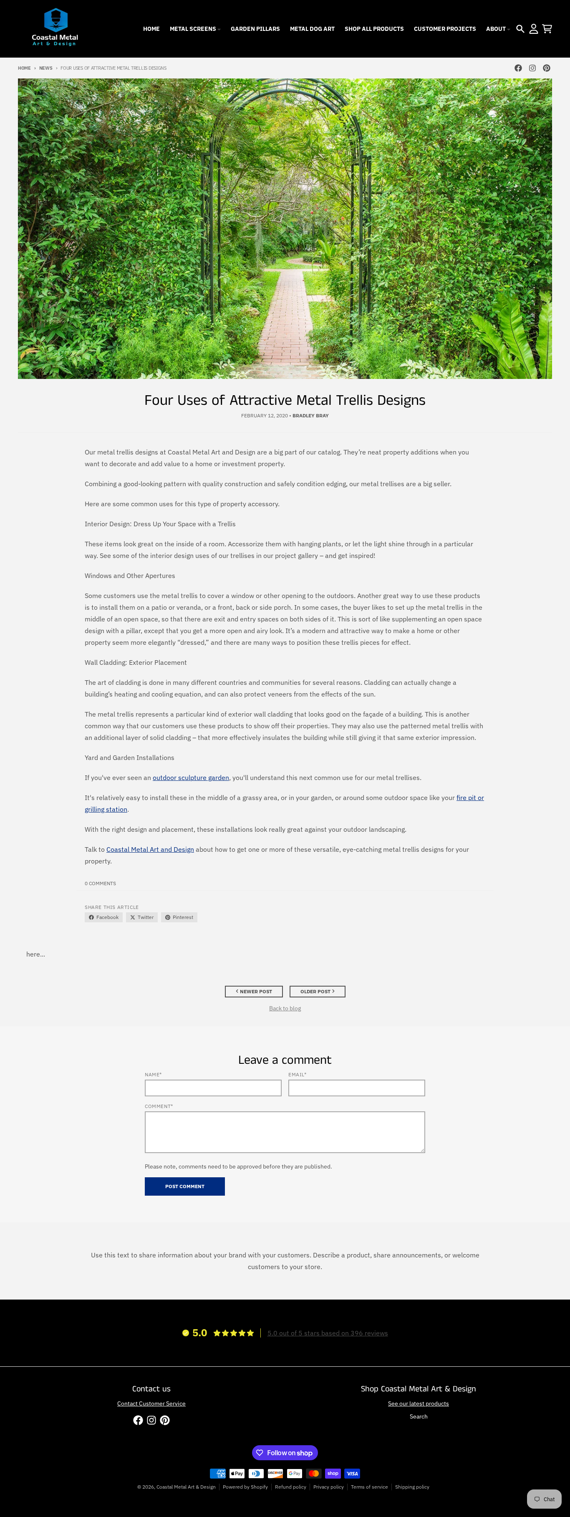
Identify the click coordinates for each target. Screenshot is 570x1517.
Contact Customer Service (151, 1403)
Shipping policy (412, 1487)
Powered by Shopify (245, 1487)
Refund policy (290, 1487)
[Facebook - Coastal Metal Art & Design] (518, 68)
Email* (297, 1074)
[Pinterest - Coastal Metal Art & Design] (546, 68)
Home (24, 68)
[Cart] (547, 29)
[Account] (534, 29)
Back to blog (285, 1008)
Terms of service (369, 1487)
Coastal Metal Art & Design (186, 1487)
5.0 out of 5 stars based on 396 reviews (327, 1333)
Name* (153, 1074)
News (46, 68)
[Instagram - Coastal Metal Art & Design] (532, 68)
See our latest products (418, 1403)
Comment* (159, 1106)
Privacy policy (328, 1487)
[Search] (520, 29)
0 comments (100, 883)
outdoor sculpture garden (191, 777)
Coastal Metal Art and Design (150, 849)
